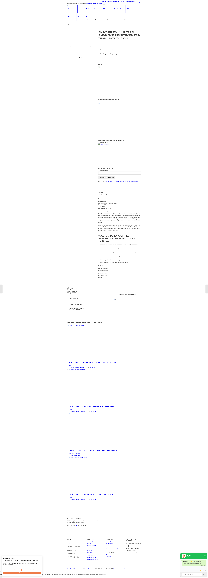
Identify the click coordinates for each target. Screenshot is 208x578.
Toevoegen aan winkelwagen (107, 177)
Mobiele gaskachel (91, 555)
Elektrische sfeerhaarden (92, 559)
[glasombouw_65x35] (116, 104)
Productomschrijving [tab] (103, 211)
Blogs (107, 545)
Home (68, 568)
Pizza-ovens (89, 552)
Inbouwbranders (90, 541)
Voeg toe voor (104, 101)
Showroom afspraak (114, 1)
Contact (122, 1)
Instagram (108, 556)
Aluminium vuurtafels (109, 181)
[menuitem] (106, 1)
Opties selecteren (76, 455)
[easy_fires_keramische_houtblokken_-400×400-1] (114, 67)
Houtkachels (89, 550)
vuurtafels (136, 181)
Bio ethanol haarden (91, 557)
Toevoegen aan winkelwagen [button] (77, 367)
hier (77, 525)
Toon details (92, 367)
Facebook (108, 555)
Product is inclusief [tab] (102, 265)
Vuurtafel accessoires (92, 545)
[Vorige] (70, 46)
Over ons (86, 568)
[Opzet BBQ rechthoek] (110, 144)
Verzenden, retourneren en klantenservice (122, 568)
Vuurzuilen (89, 547)
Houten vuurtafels (129, 181)
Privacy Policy (91, 568)
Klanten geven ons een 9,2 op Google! (94, 3)
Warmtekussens (90, 561)
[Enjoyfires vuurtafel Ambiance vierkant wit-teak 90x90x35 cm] (1, 289)
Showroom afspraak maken (112, 548)
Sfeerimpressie (105, 1)
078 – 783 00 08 (71, 542)
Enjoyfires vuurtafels (120, 181)
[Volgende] (90, 46)
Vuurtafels (89, 543)
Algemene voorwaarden (78, 568)
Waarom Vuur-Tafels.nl (111, 541)
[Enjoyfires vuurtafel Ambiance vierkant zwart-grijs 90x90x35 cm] (206, 289)
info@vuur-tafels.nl (75, 304)
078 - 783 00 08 (74, 298)
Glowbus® (89, 554)
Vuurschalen (89, 548)
